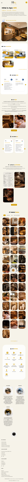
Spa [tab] (12, 215)
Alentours (2, 470)
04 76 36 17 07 (3, 453)
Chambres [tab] (8, 215)
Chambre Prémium (3, 443)
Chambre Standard (4, 444)
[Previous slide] (2, 84)
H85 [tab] (4, 215)
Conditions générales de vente (5, 475)
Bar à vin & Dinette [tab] (17, 215)
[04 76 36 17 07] (26, 2)
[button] (3, 121)
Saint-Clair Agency (17, 480)
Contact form (3, 452)
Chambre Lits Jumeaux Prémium (5, 445)
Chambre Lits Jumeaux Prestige (5, 446)
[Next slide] (25, 84)
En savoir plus (14, 130)
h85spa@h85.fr (3, 463)
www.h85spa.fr (3, 464)
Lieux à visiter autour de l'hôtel (12, 20)
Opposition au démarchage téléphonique (7, 476)
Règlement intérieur (3, 474)
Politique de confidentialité (4, 471)
